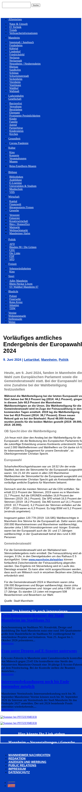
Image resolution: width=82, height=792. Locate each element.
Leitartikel (31, 360)
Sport (11, 276)
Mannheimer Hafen (19, 233)
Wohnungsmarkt (17, 316)
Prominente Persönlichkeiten (24, 115)
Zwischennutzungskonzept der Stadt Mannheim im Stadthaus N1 (32, 617)
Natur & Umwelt (18, 24)
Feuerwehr (15, 299)
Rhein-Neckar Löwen (20, 283)
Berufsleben (15, 109)
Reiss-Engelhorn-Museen (22, 166)
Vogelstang (15, 85)
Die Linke (14, 253)
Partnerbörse (16, 127)
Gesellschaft (14, 98)
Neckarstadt (15, 60)
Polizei (13, 296)
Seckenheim (15, 79)
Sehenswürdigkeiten (20, 268)
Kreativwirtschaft (18, 221)
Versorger (14, 215)
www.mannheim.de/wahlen (46, 559)
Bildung (12, 172)
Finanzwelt (15, 204)
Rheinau (13, 66)
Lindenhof (15, 51)
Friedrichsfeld (16, 54)
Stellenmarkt (15, 319)
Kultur (11, 147)
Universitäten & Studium (22, 186)
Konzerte (14, 155)
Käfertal (13, 48)
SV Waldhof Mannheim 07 (23, 286)
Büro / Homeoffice (19, 224)
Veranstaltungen (17, 158)
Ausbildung (15, 179)
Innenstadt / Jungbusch (21, 42)
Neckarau (14, 57)
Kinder (13, 118)
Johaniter (14, 305)
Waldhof (13, 88)
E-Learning (15, 183)
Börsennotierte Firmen (21, 207)
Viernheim (15, 82)
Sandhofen (15, 69)
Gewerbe (14, 210)
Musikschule (16, 189)
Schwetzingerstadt (19, 76)
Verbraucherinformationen (23, 33)
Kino (12, 152)
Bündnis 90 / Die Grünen (22, 247)
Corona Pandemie (18, 143)
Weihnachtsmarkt (18, 230)
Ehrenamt (14, 112)
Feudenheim (16, 45)
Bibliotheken (16, 176)
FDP (11, 256)
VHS (12, 192)
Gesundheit (14, 138)
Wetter (11, 322)
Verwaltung (15, 106)
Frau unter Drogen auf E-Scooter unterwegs (39, 651)
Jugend (13, 124)
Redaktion (17, 758)
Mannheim (14, 37)
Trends (13, 30)
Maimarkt (14, 227)
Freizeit (12, 264)
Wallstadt (14, 91)
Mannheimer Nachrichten (29, 755)
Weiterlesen (7, 643)
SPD (11, 259)
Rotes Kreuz (16, 302)
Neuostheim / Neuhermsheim (25, 63)
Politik (12, 239)
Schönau (13, 72)
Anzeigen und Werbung (27, 762)
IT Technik (15, 27)
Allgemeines (15, 19)
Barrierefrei (15, 103)
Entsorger (14, 218)
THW (12, 308)
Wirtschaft (13, 196)
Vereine (12, 312)
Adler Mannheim (18, 280)
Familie (13, 121)
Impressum (17, 768)
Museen (13, 161)
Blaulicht (13, 291)
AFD (12, 244)
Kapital (13, 201)
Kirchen (13, 134)
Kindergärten (16, 131)
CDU (12, 250)
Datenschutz (19, 772)
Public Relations (22, 765)
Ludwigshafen (16, 95)
